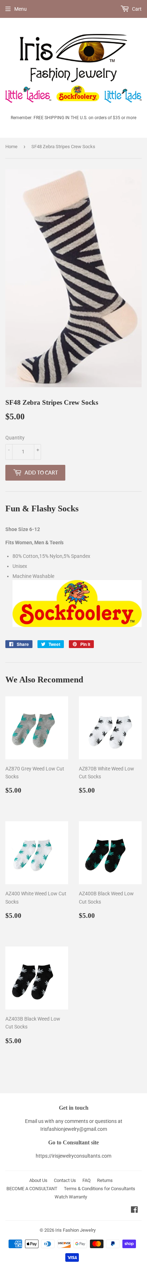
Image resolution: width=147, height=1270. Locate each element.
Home (11, 146)
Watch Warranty (71, 1197)
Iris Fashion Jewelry (75, 1230)
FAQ (86, 1180)
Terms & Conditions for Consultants (99, 1188)
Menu (20, 9)
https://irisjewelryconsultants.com (73, 1156)
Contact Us (65, 1180)
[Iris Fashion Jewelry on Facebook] (134, 1210)
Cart (136, 9)
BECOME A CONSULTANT (31, 1188)
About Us (38, 1180)
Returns (105, 1180)
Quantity (15, 438)
